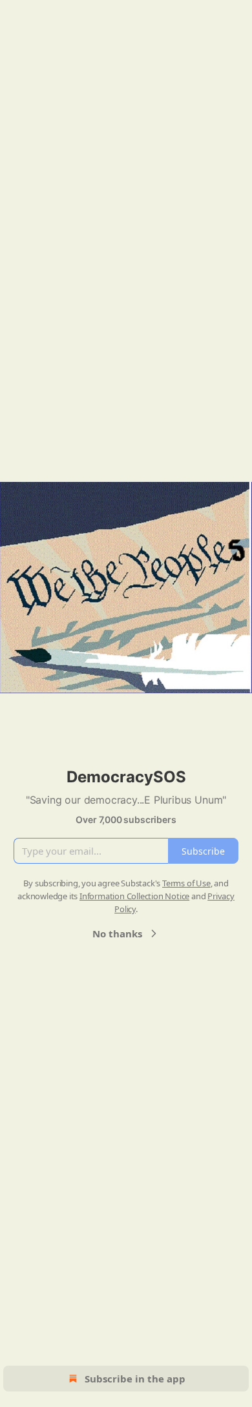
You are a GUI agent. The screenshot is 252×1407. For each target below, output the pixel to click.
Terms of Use (186, 883)
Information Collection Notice (134, 896)
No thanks (117, 933)
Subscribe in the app (135, 1378)
